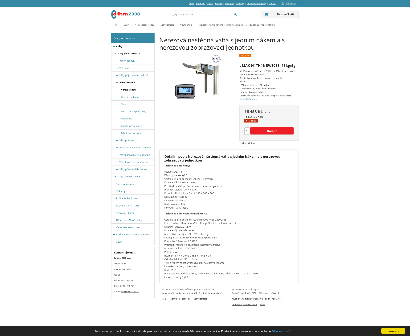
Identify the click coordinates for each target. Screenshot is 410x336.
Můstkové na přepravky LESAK (246, 298)
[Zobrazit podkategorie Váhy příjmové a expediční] (117, 75)
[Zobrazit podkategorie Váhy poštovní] (117, 140)
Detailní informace (248, 99)
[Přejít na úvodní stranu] (125, 12)
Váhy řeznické (167, 24)
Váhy (126, 24)
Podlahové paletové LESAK (244, 304)
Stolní (262, 304)
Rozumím (393, 331)
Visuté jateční (186, 24)
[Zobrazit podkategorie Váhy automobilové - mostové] (117, 147)
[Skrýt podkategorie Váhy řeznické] (117, 82)
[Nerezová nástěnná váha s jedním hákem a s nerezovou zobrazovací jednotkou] (197, 78)
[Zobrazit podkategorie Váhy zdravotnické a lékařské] (117, 155)
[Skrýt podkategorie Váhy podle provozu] (115, 53)
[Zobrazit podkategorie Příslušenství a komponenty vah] (114, 234)
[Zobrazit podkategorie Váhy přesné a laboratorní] (117, 169)
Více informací (281, 331)
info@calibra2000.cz (130, 291)
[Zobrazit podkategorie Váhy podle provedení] (115, 176)
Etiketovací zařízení (268, 293)
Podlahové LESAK (272, 298)
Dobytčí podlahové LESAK (244, 293)
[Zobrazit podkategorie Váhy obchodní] (117, 61)
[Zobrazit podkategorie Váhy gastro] (117, 68)
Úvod (116, 25)
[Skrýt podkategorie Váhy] (114, 46)
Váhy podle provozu (144, 24)
